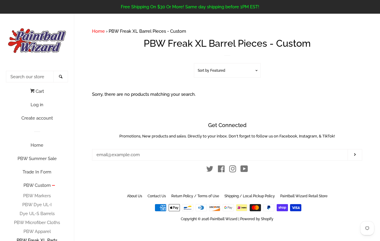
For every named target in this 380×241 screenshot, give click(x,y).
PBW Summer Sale (37, 158)
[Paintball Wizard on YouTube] (244, 170)
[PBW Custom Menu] (53, 186)
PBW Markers (37, 195)
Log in (37, 104)
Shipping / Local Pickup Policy (249, 196)
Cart (39, 91)
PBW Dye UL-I (37, 204)
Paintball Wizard (224, 219)
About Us (134, 196)
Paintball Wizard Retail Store (303, 196)
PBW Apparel (37, 231)
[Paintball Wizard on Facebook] (221, 170)
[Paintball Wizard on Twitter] (209, 170)
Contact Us (157, 196)
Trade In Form (37, 172)
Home (37, 145)
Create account (37, 118)
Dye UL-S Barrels (37, 213)
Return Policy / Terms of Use (195, 196)
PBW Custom (37, 185)
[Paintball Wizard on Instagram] (232, 170)
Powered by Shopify (256, 219)
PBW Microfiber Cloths (37, 222)
